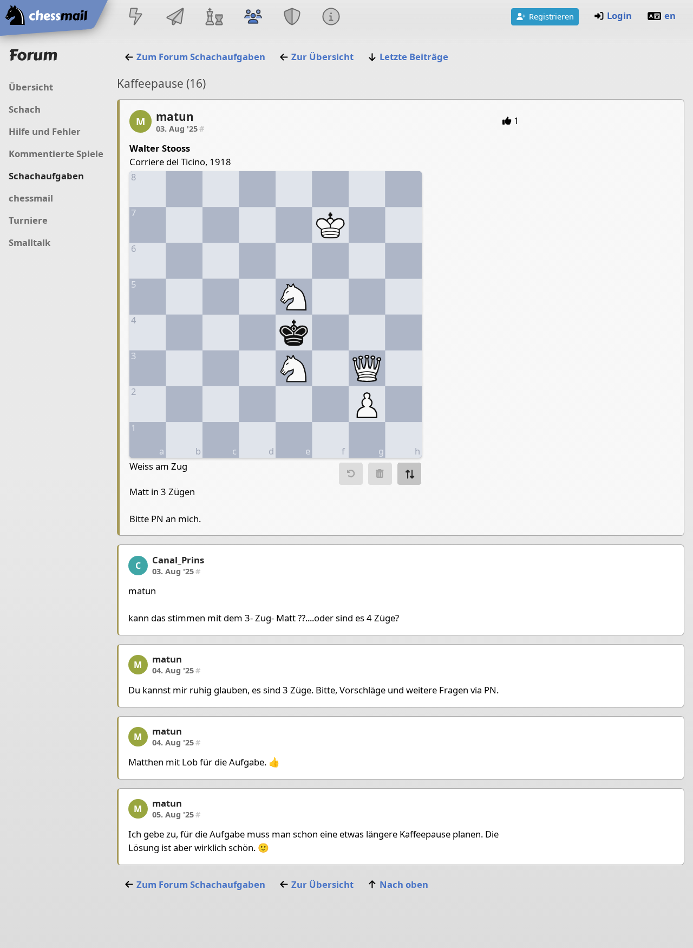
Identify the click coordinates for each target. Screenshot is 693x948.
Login (619, 15)
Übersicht (31, 87)
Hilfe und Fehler (45, 131)
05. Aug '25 (176, 814)
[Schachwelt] (213, 18)
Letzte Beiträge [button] (414, 56)
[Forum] (252, 18)
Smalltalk (29, 242)
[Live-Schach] (135, 18)
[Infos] (331, 18)
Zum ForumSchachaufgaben (200, 56)
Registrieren (551, 16)
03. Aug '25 (180, 128)
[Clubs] (292, 18)
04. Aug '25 (176, 670)
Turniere (28, 220)
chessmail (31, 198)
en (670, 15)
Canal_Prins (178, 560)
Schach (25, 109)
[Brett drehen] (409, 473)
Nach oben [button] (404, 884)
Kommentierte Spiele (56, 153)
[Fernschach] (174, 18)
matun (175, 116)
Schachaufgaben (46, 176)
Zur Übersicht (322, 56)
